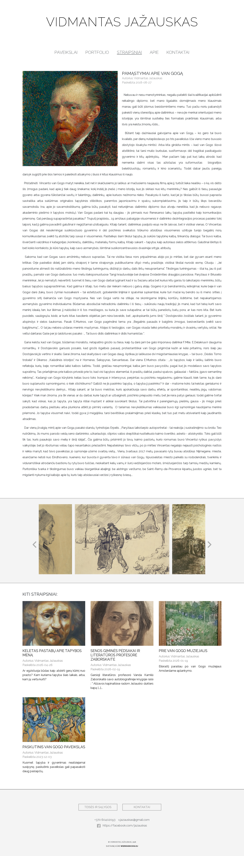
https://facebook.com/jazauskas (124, 825)
